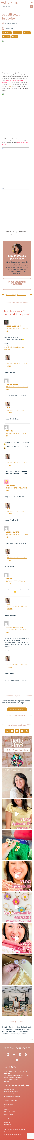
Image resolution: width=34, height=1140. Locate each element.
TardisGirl (10, 485)
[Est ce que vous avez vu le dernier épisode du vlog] (17, 814)
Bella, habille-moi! (14, 627)
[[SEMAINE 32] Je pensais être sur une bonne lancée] (17, 969)
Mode (7, 28)
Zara (9, 86)
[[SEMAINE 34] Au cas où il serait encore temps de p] (17, 783)
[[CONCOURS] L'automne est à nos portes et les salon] (17, 751)
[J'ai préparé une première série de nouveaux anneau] (17, 907)
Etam (10, 84)
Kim (8, 361)
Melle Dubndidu (13, 326)
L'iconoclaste (12, 532)
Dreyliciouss (12, 384)
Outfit (11, 28)
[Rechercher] (31, 6)
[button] (31, 2)
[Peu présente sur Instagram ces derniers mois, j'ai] (17, 938)
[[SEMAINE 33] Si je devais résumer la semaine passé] (17, 845)
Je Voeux (10, 431)
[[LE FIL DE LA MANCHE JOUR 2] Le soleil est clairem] (17, 1001)
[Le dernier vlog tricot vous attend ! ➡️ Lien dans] (17, 876)
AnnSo (9, 578)
